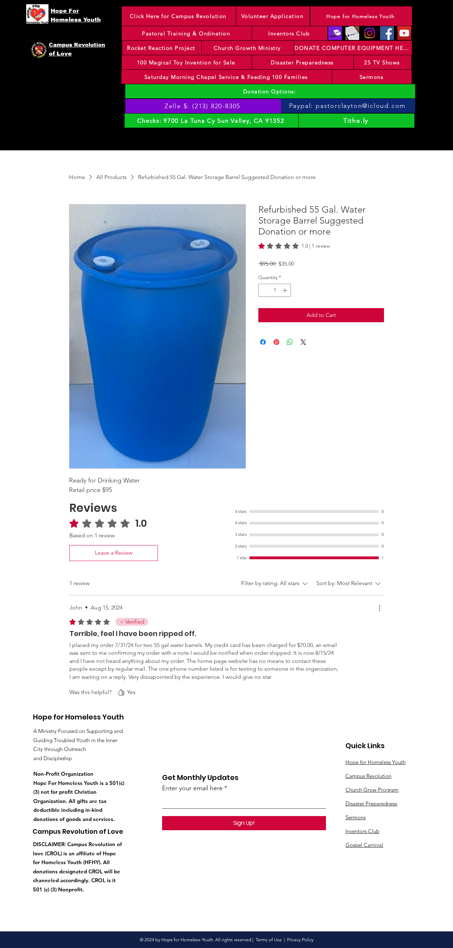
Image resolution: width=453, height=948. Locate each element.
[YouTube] (404, 33)
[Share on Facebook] (263, 342)
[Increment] (285, 290)
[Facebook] (387, 33)
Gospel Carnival (364, 845)
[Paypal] (352, 33)
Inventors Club (362, 831)
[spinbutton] (274, 290)
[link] (294, 246)
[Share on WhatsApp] (290, 342)
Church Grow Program (371, 789)
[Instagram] (370, 33)
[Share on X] (303, 342)
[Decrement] (263, 290)
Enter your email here (192, 788)
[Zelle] (335, 33)
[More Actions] (379, 608)
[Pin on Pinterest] (276, 342)
